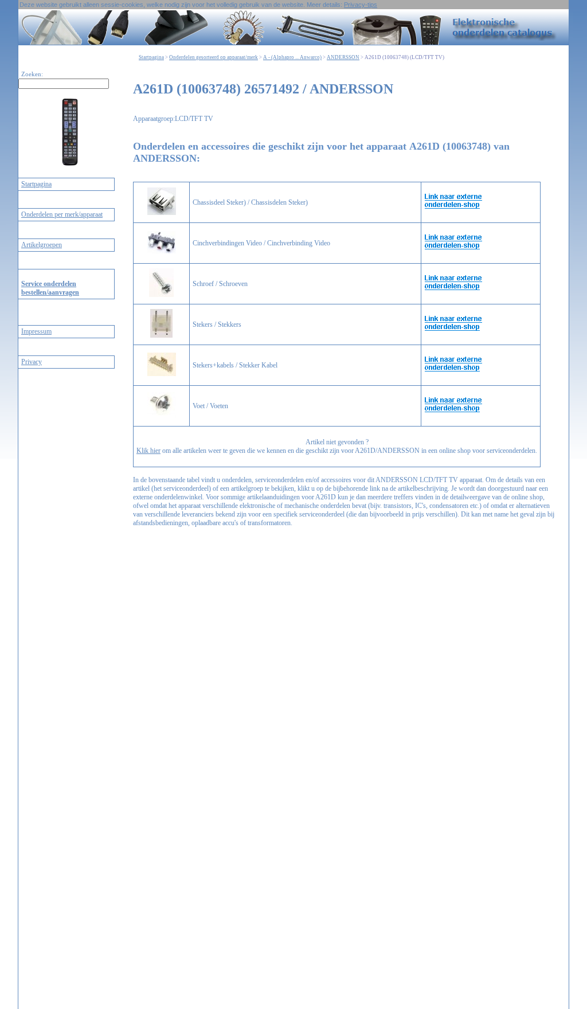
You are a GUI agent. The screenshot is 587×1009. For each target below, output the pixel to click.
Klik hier (148, 451)
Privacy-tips (360, 4)
